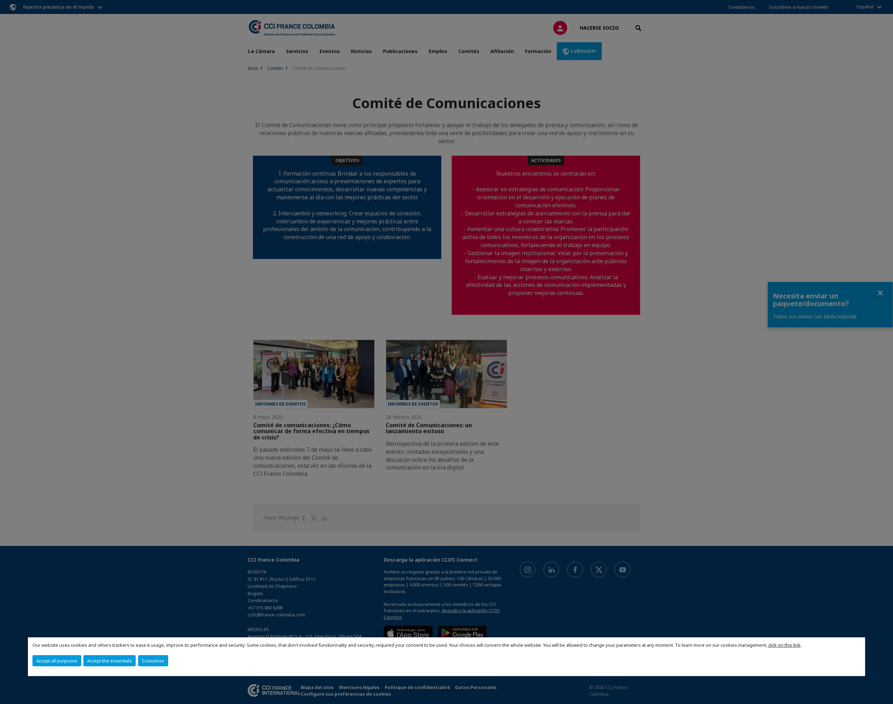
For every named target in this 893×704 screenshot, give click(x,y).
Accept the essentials (109, 661)
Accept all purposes (56, 661)
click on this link (784, 645)
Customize (153, 661)
